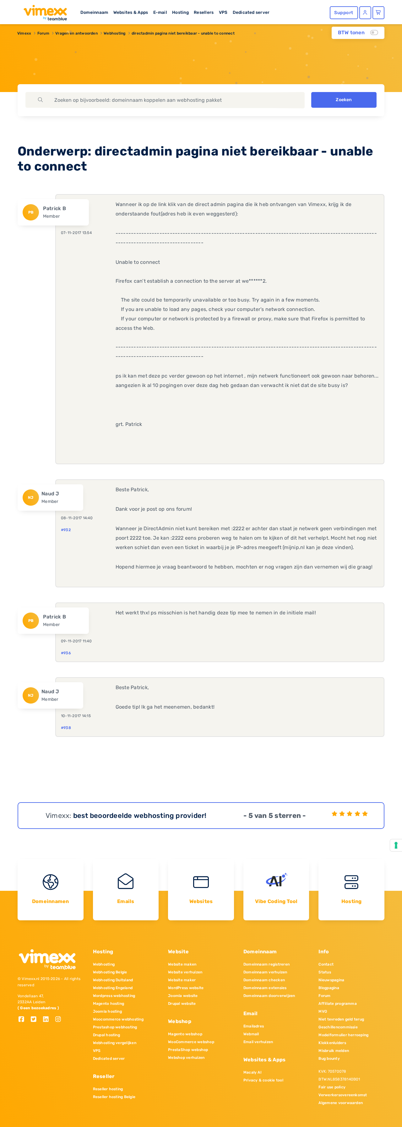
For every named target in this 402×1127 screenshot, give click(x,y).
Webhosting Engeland (113, 988)
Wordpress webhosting (114, 996)
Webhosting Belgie (110, 972)
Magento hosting (108, 1003)
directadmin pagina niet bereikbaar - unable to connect (183, 33)
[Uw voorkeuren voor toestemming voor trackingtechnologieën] (396, 845)
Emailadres (253, 1026)
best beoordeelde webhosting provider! (140, 815)
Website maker (182, 980)
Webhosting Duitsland (113, 980)
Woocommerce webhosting (118, 1019)
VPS (223, 12)
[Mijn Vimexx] (365, 12)
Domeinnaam (94, 12)
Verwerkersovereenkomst (342, 1095)
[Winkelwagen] (378, 12)
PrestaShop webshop (188, 1050)
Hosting (180, 12)
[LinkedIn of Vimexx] (48, 1020)
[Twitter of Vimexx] (36, 1020)
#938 (66, 728)
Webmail (251, 1034)
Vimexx (24, 33)
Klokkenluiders (332, 1043)
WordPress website (186, 988)
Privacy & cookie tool (263, 1080)
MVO (322, 1011)
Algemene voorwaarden (340, 1103)
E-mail (160, 12)
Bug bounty (329, 1058)
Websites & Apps (130, 12)
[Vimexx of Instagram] (59, 1020)
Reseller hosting (108, 1089)
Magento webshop (185, 1034)
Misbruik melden (333, 1050)
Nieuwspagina (331, 980)
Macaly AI (252, 1072)
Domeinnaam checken (264, 980)
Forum (43, 33)
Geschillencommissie (338, 1027)
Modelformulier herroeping (343, 1035)
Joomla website (183, 996)
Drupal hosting (106, 1035)
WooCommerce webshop (191, 1042)
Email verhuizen (258, 1042)
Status (324, 972)
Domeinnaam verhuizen (265, 972)
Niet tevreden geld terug (341, 1019)
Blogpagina (328, 988)
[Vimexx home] (43, 11)
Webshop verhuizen (186, 1057)
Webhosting (114, 33)
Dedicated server (251, 12)
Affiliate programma (337, 1003)
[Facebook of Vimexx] (24, 1020)
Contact (326, 964)
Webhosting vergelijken (114, 1043)
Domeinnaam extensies (265, 988)
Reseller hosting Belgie (114, 1097)
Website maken (182, 964)
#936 (66, 653)
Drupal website (182, 1003)
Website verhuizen (185, 972)
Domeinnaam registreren (266, 964)
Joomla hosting (107, 1011)
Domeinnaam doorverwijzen (269, 996)
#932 (66, 530)
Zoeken (344, 99)
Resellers (204, 12)
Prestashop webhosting (115, 1027)
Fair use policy (331, 1087)
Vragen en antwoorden (76, 33)
